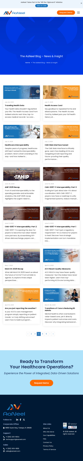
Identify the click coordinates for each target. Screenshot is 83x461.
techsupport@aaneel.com (16, 439)
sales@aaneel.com (13, 451)
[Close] (81, 3)
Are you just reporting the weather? (20, 308)
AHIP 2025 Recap (12, 187)
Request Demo (41, 383)
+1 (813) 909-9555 (12, 448)
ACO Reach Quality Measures (58, 269)
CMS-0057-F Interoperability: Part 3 (61, 187)
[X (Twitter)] (24, 420)
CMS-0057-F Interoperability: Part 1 (60, 226)
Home (27, 63)
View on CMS (41, 6)
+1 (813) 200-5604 (12, 437)
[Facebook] (20, 420)
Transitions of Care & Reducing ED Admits (60, 309)
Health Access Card (53, 105)
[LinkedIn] (17, 420)
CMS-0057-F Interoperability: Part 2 (21, 226)
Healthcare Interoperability (17, 145)
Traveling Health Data (14, 105)
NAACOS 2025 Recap (14, 269)
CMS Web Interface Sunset (56, 145)
